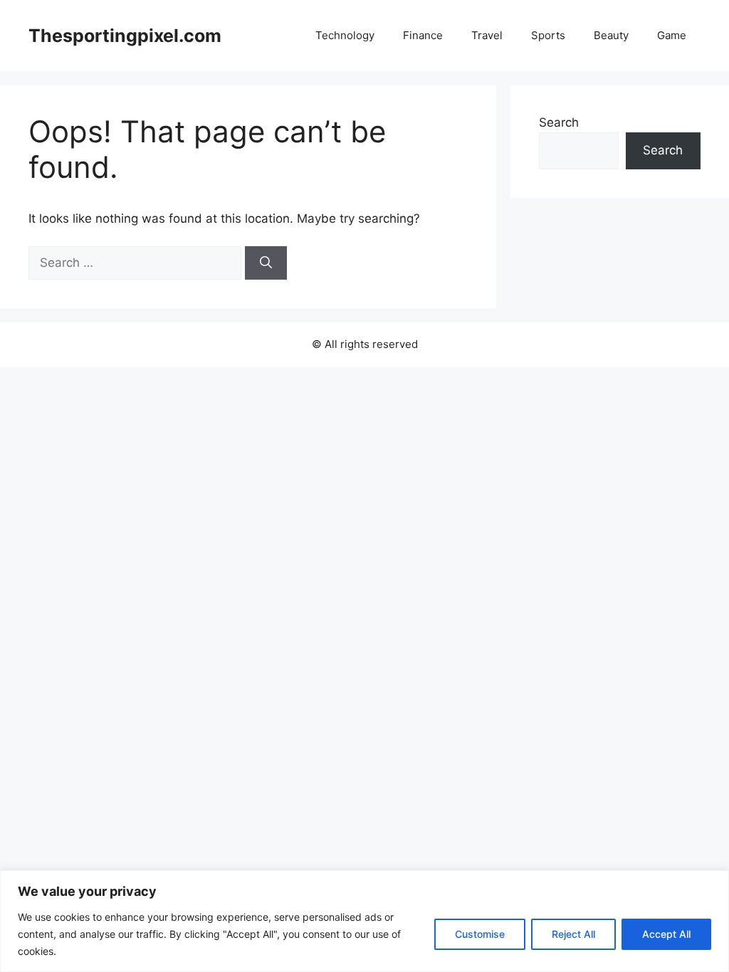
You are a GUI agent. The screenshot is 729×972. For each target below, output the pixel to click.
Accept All (666, 934)
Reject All (573, 934)
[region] (364, 921)
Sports (548, 35)
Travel (487, 35)
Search (559, 122)
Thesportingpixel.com (124, 35)
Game (671, 35)
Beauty (611, 35)
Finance (423, 35)
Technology (344, 35)
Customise (480, 934)
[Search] (266, 263)
